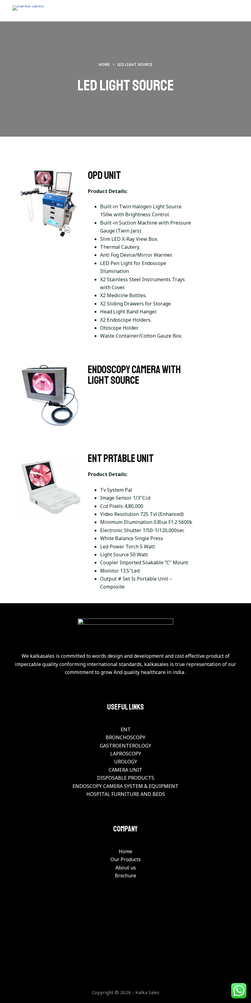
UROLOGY (125, 761)
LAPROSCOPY (125, 753)
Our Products (126, 859)
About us (125, 867)
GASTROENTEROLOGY (125, 745)
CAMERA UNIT (125, 769)
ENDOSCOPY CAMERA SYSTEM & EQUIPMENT (125, 786)
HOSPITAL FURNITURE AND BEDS (125, 794)
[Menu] (235, 10)
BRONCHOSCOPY (125, 737)
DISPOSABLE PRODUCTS (125, 777)
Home (125, 851)
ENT (126, 729)
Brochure (125, 875)
